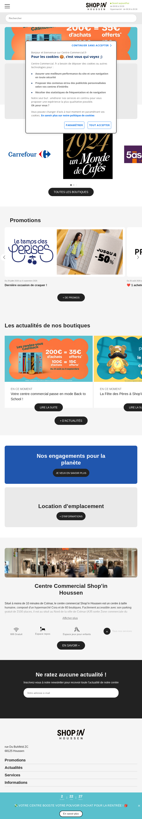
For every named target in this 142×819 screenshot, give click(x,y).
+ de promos (71, 297)
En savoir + (71, 645)
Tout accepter (99, 125)
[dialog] (71, 87)
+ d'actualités (71, 420)
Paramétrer (74, 125)
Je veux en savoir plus (71, 473)
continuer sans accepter (90, 45)
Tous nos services (122, 631)
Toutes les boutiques (71, 192)
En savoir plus (71, 813)
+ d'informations (71, 516)
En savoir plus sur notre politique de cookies (67, 115)
